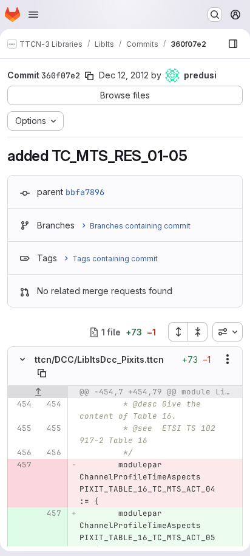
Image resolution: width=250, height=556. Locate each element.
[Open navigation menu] (33, 14)
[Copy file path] (42, 373)
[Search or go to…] (215, 14)
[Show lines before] (38, 392)
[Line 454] (21, 404)
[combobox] (227, 331)
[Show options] (227, 359)
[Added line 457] (51, 513)
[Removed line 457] (21, 465)
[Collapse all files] (198, 331)
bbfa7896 (85, 192)
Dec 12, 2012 (124, 75)
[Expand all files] (177, 331)
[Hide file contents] (22, 359)
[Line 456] (21, 453)
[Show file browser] (233, 43)
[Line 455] (21, 428)
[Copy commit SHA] (89, 76)
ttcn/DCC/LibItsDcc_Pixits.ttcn (99, 359)
